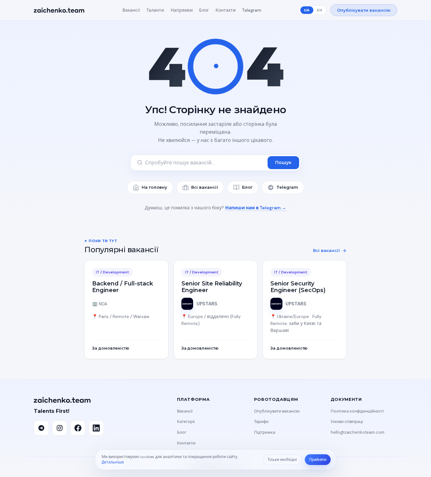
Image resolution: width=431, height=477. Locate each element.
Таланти (155, 10)
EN (319, 10)
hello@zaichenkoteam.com (357, 432)
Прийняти (317, 459)
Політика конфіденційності (357, 411)
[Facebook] (78, 428)
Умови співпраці (347, 421)
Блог (204, 10)
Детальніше (113, 462)
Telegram (251, 10)
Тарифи (261, 421)
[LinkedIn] (96, 428)
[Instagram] (59, 428)
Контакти (226, 10)
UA (307, 10)
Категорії (186, 421)
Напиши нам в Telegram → (255, 208)
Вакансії (131, 10)
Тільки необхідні (282, 459)
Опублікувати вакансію (364, 10)
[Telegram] (41, 428)
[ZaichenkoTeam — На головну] (59, 10)
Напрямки (182, 10)
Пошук (283, 162)
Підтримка (264, 432)
